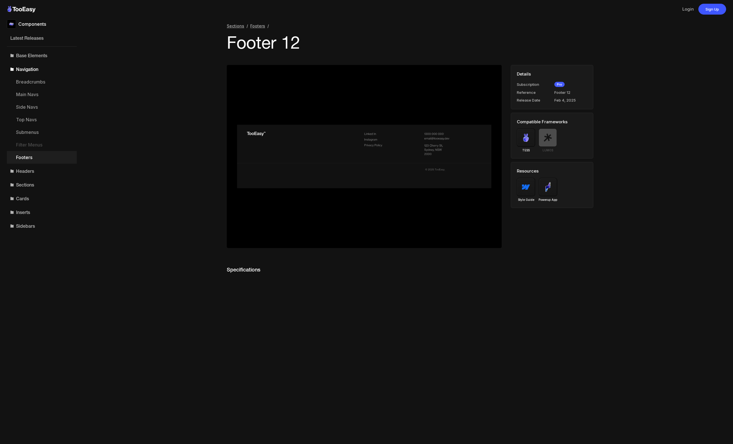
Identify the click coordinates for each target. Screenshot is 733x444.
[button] (42, 55)
